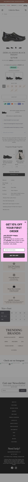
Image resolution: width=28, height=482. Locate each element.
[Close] (25, 222)
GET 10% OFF (14, 255)
